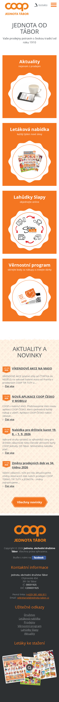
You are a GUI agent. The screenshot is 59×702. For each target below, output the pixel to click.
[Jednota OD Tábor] (16, 9)
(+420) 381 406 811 (36, 594)
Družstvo (29, 615)
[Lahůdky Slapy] (29, 229)
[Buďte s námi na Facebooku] (39, 557)
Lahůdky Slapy (29, 197)
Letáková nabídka (29, 129)
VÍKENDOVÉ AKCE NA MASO (32, 368)
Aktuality (29, 61)
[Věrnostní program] (29, 297)
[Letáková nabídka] (29, 162)
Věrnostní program (29, 265)
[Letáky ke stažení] (29, 667)
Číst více (9, 386)
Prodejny (29, 622)
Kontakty (43, 4)
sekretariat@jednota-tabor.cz (33, 597)
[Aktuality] (29, 94)
